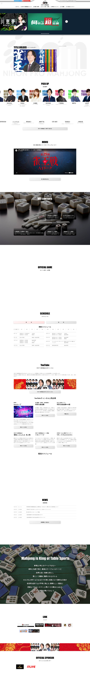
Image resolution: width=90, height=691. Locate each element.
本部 (38, 274)
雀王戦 (24, 278)
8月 (37, 329)
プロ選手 (36, 6)
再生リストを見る (23, 427)
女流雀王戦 (67, 278)
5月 (21, 329)
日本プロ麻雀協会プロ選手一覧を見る (45, 128)
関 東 (29, 322)
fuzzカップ (45, 291)
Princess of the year (45, 298)
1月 (63, 329)
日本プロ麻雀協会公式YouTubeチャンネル (45, 391)
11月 (53, 329)
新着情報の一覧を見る (45, 534)
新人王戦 (24, 285)
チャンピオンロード (24, 291)
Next (66, 21)
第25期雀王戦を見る (45, 179)
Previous (23, 21)
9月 (42, 329)
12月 (58, 329)
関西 (45, 274)
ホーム (18, 6)
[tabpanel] (45, 22)
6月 (26, 329)
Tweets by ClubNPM (62, 46)
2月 (68, 329)
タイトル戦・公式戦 (45, 6)
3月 (73, 329)
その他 (70, 6)
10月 (47, 329)
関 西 (61, 322)
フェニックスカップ (24, 298)
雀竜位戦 (45, 278)
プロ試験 (62, 6)
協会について (27, 6)
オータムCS (67, 285)
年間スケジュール (55, 6)
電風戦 (67, 291)
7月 (32, 329)
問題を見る (66, 425)
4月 (16, 329)
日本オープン (45, 285)
